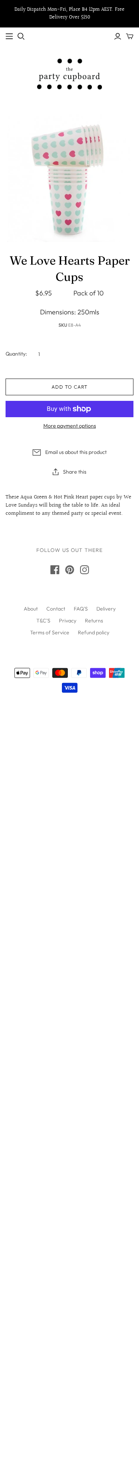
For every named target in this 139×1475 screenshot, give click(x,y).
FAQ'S (81, 608)
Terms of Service (49, 632)
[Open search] (21, 36)
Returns (94, 620)
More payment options (69, 425)
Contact (55, 608)
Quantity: (16, 353)
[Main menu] (9, 36)
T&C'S (43, 620)
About (31, 608)
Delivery (106, 608)
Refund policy (93, 632)
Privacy (67, 620)
